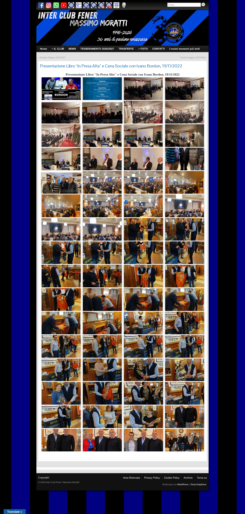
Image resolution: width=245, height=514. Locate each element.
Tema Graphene (198, 484)
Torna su (202, 477)
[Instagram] (48, 5)
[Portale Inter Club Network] (116, 5)
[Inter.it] (71, 5)
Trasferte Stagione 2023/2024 (192, 57)
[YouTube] (64, 5)
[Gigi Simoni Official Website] (124, 5)
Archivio (188, 477)
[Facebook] (41, 5)
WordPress (182, 484)
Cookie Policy (171, 477)
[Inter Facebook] (86, 5)
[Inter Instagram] (101, 5)
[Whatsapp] (56, 5)
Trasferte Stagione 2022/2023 (52, 57)
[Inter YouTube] (109, 5)
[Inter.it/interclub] (79, 5)
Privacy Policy (152, 477)
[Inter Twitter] (94, 5)
